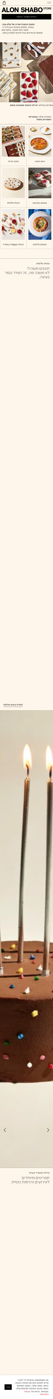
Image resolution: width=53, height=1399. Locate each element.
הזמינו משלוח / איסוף (26, 16)
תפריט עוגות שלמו (14, 704)
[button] (49, 3)
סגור (8, 1387)
